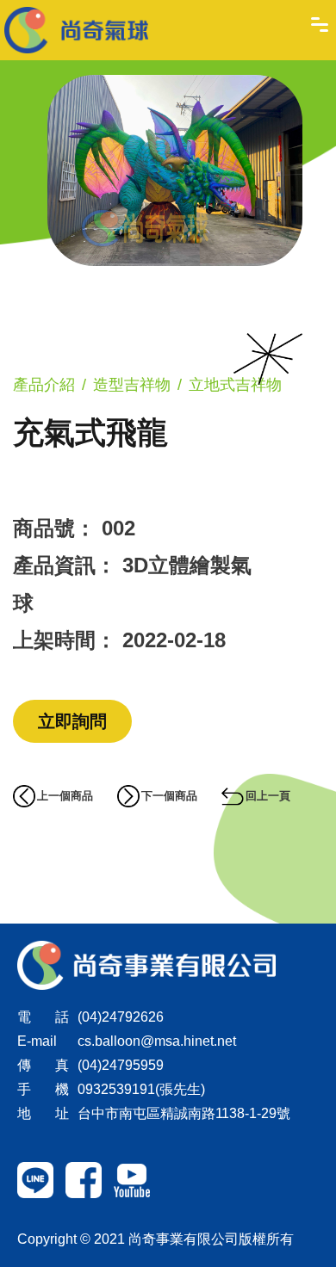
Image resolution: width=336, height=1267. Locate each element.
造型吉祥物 (132, 384)
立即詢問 (72, 721)
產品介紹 (44, 384)
